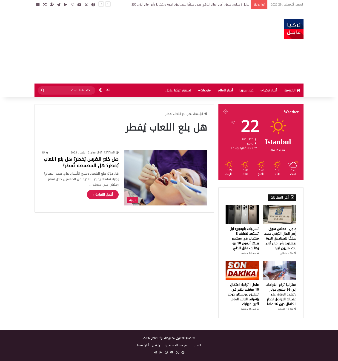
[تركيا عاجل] (294, 29)
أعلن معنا (143, 345)
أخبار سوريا (246, 90)
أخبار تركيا (270, 90)
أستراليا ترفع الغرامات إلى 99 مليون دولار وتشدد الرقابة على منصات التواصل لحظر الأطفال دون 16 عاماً (281, 294)
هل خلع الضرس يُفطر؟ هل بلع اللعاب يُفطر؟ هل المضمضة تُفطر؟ (81, 162)
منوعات (206, 90)
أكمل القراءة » (103, 194)
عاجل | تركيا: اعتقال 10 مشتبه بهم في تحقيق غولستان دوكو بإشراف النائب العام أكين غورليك (243, 294)
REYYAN (109, 152)
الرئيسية (290, 90)
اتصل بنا (196, 345)
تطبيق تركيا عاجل (179, 90)
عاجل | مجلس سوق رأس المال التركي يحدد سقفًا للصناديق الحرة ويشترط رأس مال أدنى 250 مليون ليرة (183, 4)
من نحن (156, 345)
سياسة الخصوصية (176, 345)
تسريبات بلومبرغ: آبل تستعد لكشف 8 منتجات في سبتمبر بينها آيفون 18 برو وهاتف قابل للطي (244, 238)
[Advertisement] (123, 46)
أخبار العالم (225, 90)
